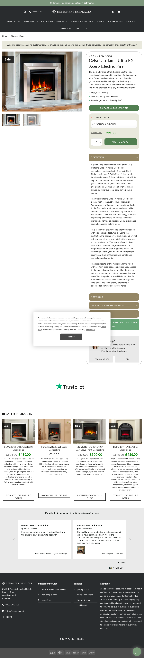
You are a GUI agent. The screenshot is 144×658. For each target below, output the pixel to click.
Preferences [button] (90, 330)
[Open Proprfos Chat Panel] (137, 651)
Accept (71, 337)
